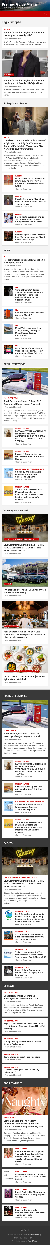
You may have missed (16, 510)
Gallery (7, 137)
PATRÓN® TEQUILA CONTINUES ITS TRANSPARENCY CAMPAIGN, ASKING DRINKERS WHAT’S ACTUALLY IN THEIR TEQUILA (30, 436)
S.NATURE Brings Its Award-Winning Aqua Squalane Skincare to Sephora (28, 474)
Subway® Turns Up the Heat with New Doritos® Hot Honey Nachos (29, 456)
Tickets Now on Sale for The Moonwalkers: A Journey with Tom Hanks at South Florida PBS (30, 954)
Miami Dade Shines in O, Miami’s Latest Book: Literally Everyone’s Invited (30, 1176)
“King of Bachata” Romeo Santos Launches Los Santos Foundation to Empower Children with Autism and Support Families (29, 295)
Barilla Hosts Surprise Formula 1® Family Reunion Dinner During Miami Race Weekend (29, 219)
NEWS (7, 250)
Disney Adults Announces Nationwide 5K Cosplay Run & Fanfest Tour (29, 972)
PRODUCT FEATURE (10, 398)
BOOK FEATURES (13, 1083)
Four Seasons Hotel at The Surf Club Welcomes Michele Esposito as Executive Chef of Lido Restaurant (24, 634)
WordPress (32, 1241)
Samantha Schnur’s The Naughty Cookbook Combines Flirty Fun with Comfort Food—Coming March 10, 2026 (23, 1124)
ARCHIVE (7, 29)
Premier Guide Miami (19, 4)
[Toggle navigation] (5, 14)
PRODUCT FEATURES (15, 695)
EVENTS (8, 843)
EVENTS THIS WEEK (22, 469)
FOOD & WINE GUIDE (11, 626)
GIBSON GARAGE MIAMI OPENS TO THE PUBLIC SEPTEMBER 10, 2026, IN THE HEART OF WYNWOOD (24, 548)
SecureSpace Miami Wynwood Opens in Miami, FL (29, 313)
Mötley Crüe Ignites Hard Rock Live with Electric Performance (23, 1042)
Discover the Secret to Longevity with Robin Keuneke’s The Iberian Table (30, 1212)
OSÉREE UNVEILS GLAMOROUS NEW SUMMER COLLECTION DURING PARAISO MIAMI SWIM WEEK (30, 182)
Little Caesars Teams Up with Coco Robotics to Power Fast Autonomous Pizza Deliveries (29, 350)
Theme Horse (28, 1238)
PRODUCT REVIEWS (14, 364)
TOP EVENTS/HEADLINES (13, 539)
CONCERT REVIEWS (11, 993)
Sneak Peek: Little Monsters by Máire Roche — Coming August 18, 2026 (30, 1194)
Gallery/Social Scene (15, 103)
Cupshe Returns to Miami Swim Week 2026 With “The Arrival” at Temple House (30, 201)
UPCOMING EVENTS (31, 539)
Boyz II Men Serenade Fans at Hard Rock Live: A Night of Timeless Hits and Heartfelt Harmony (24, 1026)
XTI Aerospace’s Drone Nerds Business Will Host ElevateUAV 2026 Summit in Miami (29, 936)
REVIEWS (9, 985)
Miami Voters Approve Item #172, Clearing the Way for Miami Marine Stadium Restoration (28, 332)
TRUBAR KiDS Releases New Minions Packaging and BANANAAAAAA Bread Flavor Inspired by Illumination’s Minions (29, 494)
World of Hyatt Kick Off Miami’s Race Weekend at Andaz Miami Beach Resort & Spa (30, 237)
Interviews (8, 75)
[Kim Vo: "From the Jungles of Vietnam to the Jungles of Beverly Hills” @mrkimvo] (25, 63)
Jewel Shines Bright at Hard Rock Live (22, 1057)
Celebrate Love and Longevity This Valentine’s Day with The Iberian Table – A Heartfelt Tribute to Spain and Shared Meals (29, 1156)
